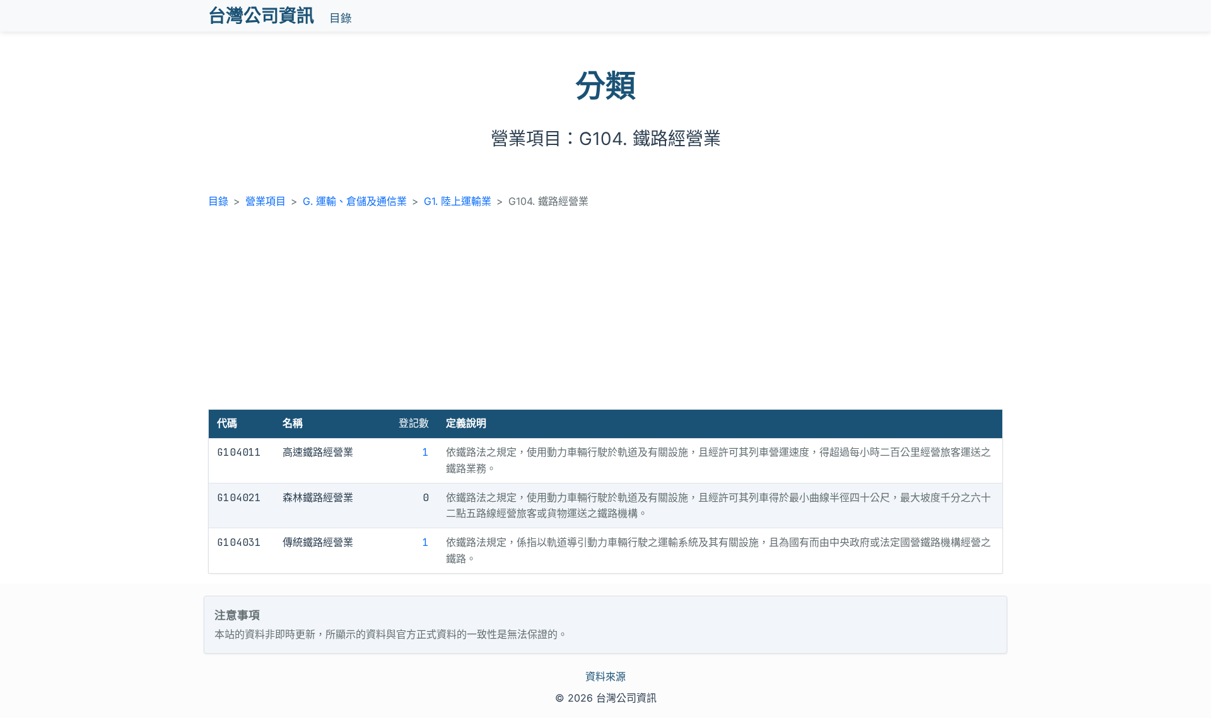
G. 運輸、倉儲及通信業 (355, 201)
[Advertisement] (605, 314)
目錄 (340, 18)
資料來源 (605, 676)
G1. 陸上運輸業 (457, 201)
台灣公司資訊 (261, 15)
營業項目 (265, 201)
